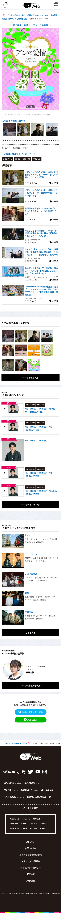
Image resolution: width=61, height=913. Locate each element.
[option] (9, 129)
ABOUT (30, 842)
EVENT (44, 829)
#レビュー (6, 147)
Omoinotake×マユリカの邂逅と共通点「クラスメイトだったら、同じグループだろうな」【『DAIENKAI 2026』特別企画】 (41, 290)
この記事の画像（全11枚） (14, 120)
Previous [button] (4, 669)
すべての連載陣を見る (30, 685)
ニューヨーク (31, 554)
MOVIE (36, 819)
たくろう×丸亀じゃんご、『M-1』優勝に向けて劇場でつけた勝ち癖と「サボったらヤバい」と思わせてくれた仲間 (41, 252)
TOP (6, 743)
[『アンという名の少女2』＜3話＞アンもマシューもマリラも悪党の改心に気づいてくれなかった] (8, 336)
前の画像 (17, 24)
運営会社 (30, 875)
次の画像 (44, 24)
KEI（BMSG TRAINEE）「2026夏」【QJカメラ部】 (40, 410)
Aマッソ (29, 535)
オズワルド (30, 611)
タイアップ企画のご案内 (30, 855)
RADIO (24, 824)
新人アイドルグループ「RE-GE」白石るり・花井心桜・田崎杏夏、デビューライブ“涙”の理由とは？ (41, 271)
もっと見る (30, 632)
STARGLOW (31, 573)
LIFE (43, 824)
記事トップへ (30, 24)
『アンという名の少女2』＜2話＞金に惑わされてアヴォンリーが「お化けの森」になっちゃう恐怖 (41, 175)
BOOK (34, 824)
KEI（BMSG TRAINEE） (36, 440)
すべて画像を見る (30, 377)
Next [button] (54, 669)
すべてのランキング (30, 504)
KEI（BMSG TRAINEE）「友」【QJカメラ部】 (39, 428)
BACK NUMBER (18, 829)
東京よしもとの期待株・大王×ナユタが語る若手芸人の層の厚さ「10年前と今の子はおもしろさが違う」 (41, 233)
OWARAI (15, 819)
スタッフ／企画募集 (30, 862)
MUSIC (26, 819)
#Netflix (16, 147)
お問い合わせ (30, 849)
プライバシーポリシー (30, 868)
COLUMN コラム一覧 (19, 743)
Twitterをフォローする (32, 711)
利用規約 (30, 881)
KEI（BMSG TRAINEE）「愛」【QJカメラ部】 (39, 474)
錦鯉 (27, 592)
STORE (33, 829)
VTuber (14, 824)
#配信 (25, 147)
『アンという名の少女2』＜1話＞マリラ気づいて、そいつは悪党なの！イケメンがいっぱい (41, 193)
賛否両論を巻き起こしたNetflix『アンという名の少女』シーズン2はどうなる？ (41, 211)
